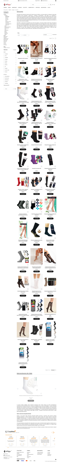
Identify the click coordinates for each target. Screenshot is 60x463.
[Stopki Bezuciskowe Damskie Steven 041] (36, 205)
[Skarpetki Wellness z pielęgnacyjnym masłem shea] (50, 115)
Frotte (6, 20)
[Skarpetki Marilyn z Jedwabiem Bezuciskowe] (36, 330)
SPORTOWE (5, 40)
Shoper (55, 461)
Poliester (6, 81)
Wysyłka (18, 453)
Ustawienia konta (40, 453)
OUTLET (5, 42)
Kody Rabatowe (19, 455)
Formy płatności (19, 454)
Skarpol (6, 68)
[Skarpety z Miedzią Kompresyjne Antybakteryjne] (36, 230)
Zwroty (28, 457)
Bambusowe (7, 78)
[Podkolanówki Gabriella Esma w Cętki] (50, 306)
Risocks (6, 64)
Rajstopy (6, 32)
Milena (6, 62)
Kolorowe (6, 18)
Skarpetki (6, 15)
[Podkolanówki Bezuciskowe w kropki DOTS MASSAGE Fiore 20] (50, 256)
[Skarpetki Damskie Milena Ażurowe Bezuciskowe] (36, 256)
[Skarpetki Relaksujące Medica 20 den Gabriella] (50, 204)
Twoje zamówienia (40, 452)
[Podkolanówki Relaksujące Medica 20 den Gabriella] (23, 230)
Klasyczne (6, 17)
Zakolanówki (6, 30)
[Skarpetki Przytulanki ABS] (36, 160)
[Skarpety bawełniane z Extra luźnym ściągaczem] (23, 114)
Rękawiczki (6, 33)
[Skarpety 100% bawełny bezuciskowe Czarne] (50, 230)
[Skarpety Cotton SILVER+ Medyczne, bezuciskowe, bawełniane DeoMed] (50, 330)
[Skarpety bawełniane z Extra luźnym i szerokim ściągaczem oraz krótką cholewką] (50, 93)
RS (5, 66)
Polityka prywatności (30, 454)
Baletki (6, 31)
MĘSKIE (5, 35)
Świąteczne (7, 24)
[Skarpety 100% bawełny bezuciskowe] (50, 72)
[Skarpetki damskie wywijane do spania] (50, 136)
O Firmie (49, 452)
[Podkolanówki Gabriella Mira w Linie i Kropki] (23, 330)
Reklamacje (29, 456)
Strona (50, 38)
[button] (51, 4)
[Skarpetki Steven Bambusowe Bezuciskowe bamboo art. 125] (36, 72)
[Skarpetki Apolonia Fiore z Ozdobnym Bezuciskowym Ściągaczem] (36, 282)
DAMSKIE (5, 14)
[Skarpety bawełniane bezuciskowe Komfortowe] (23, 204)
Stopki (5, 25)
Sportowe (6, 19)
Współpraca (49, 454)
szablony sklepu (48, 461)
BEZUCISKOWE (6, 39)
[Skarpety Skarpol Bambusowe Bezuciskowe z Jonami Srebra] (23, 256)
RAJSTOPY (5, 41)
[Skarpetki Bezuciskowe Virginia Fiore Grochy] (23, 282)
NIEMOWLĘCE (6, 36)
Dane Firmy (49, 455)
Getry (5, 29)
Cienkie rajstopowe (8, 23)
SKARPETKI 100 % (6, 38)
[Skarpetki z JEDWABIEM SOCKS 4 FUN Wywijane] (36, 182)
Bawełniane (7, 79)
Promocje (5, 44)
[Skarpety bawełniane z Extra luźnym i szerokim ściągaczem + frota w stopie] (36, 93)
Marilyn (6, 61)
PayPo (28, 453)
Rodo (28, 455)
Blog (17, 456)
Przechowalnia (39, 454)
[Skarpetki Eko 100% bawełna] (23, 49)
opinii (15, 432)
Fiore (6, 55)
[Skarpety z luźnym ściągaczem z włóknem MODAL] (23, 136)
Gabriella (6, 57)
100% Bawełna (7, 76)
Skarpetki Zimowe (8, 21)
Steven (6, 71)
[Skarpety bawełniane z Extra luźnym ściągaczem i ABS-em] (36, 115)
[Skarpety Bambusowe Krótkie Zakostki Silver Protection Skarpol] (36, 306)
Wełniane (6, 83)
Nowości (5, 43)
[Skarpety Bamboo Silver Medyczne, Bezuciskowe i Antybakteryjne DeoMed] (23, 354)
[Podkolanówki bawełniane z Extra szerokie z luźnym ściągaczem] (23, 160)
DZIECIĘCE (5, 37)
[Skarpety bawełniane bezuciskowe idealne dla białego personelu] (23, 93)
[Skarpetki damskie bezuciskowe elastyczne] (50, 159)
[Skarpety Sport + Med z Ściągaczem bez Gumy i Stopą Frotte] (23, 71)
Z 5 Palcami (7, 22)
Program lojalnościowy (20, 452)
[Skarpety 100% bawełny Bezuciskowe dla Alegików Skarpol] (23, 306)
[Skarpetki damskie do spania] (36, 136)
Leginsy (6, 34)
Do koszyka (23, 83)
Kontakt (49, 453)
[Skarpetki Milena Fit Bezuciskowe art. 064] (36, 49)
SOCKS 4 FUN (7, 70)
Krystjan (6, 59)
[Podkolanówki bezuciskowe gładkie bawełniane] (50, 182)
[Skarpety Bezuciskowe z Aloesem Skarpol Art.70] (50, 282)
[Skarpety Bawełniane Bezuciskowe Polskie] (50, 49)
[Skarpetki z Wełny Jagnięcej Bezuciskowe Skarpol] (23, 182)
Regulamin (28, 452)
